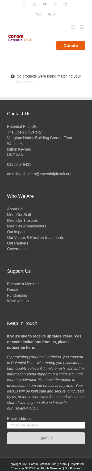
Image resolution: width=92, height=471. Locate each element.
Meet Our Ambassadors (26, 226)
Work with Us (18, 301)
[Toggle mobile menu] (82, 27)
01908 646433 (19, 164)
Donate (70, 45)
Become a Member (23, 284)
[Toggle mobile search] (73, 27)
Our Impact (16, 232)
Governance (17, 249)
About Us (15, 209)
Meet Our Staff (19, 215)
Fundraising (17, 295)
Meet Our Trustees (22, 220)
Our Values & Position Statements (35, 238)
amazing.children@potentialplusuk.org (39, 174)
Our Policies (72, 468)
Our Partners (17, 243)
